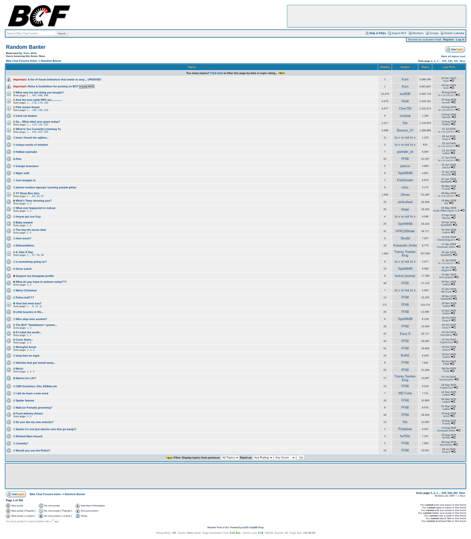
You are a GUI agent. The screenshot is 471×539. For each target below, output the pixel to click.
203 (40, 131)
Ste (405, 123)
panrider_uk (405, 152)
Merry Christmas (26, 290)
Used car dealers (26, 115)
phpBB (245, 527)
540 (450, 61)
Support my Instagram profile (35, 275)
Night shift (22, 173)
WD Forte (446, 291)
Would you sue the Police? (33, 450)
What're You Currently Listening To (38, 129)
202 (34, 131)
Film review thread (27, 107)
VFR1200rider (405, 231)
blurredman (446, 444)
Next (462, 61)
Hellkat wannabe (26, 151)
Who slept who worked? (31, 319)
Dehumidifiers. (25, 245)
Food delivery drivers (29, 413)
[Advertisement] (376, 16)
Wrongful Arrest (26, 347)
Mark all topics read (453, 56)
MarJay (446, 218)
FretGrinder (405, 180)
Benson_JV (405, 130)
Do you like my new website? (34, 422)
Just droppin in (26, 180)
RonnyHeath (446, 277)
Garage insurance (27, 166)
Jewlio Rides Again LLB (446, 210)
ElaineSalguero (446, 239)
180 (46, 102)
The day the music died (31, 229)
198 (34, 110)
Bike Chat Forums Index (21, 60)
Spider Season (25, 400)
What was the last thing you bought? (40, 92)
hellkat (446, 153)
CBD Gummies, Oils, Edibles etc (36, 386)
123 (34, 124)
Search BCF (399, 33)
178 (34, 102)
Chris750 (405, 108)
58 (38, 255)
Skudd (405, 238)
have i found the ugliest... (32, 137)
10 (36, 306)
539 (444, 61)
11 (40, 306)
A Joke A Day (24, 252)
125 (46, 124)
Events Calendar (454, 33)
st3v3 (446, 416)
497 (34, 95)
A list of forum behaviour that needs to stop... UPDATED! (64, 79)
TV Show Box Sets (27, 193)
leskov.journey (405, 276)
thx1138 (446, 174)
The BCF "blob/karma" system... (36, 324)
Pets (18, 158)
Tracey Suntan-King (405, 253)
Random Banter (26, 47)
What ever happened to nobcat (35, 207)
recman (446, 102)
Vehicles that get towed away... (35, 362)
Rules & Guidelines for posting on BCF (53, 86)
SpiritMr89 (405, 173)
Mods (34, 53)
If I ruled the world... (28, 332)
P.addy (446, 188)
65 (33, 196)
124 (40, 124)
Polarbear (405, 429)
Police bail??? (25, 297)
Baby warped (24, 222)
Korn (26, 53)
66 (38, 196)
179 (40, 102)
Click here (216, 73)
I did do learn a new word (32, 393)
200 (46, 110)
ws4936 (405, 94)
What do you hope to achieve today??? (41, 281)
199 (40, 110)
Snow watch (24, 268)
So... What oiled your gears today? (38, 121)
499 (46, 95)
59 (42, 255)
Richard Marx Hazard (29, 436)
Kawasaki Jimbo (405, 245)
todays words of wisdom (32, 144)
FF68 (405, 159)
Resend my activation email (424, 39)
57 (33, 255)
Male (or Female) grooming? (34, 407)
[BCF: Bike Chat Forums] (39, 26)
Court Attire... (24, 339)
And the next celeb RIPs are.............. (39, 99)
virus (405, 187)
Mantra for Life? (26, 378)
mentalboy (446, 335)
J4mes (405, 194)
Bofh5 (405, 355)
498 (40, 95)
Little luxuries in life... (29, 311)
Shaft (405, 101)
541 (456, 61)
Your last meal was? (28, 303)
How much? (23, 238)
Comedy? (22, 443)
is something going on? (31, 261)
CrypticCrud (446, 342)
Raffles (446, 124)
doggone (446, 270)
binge (405, 209)
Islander (446, 117)
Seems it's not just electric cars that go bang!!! (46, 429)
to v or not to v (446, 95)
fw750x (405, 436)
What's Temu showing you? (34, 200)
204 (46, 131)
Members (418, 33)
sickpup (405, 115)
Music (19, 368)
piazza (405, 166)
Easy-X (446, 139)
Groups (434, 33)
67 (42, 196)
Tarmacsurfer (446, 379)
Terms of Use (222, 527)
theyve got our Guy (28, 216)
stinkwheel (405, 202)
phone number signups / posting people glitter (46, 187)
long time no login (27, 355)
